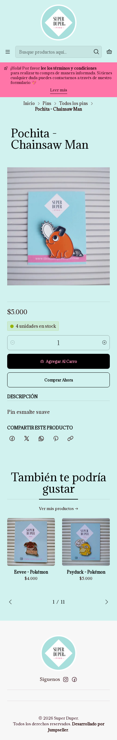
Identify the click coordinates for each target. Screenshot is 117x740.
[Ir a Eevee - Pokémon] (31, 542)
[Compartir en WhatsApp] (41, 439)
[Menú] (8, 51)
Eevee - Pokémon (31, 572)
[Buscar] (97, 52)
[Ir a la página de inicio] (58, 22)
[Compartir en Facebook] (12, 439)
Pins (47, 103)
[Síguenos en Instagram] (66, 679)
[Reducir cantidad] (13, 343)
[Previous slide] (11, 601)
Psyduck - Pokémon (86, 572)
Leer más (58, 90)
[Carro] (109, 52)
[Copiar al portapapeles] (70, 439)
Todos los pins (73, 103)
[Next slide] (105, 601)
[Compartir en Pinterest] (56, 439)
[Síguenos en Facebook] (74, 679)
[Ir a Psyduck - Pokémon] (86, 542)
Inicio (29, 103)
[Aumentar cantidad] (104, 343)
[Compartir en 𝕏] (27, 439)
